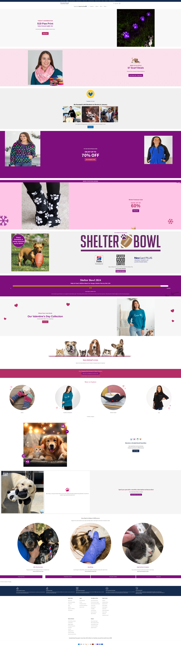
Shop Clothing (104, 605)
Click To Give (62, 0)
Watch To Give (97, 0)
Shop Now (45, 33)
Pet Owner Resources (71, 625)
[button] (114, 3)
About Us (69, 607)
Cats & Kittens (70, 622)
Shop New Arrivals (68, 576)
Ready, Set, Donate (121, 271)
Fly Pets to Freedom (94, 625)
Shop (67, 0)
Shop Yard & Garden (105, 610)
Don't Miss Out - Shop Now (135, 75)
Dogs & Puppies (70, 624)
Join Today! (135, 450)
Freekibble (93, 608)
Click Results (70, 610)
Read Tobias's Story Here (136, 494)
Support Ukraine (93, 627)
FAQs (69, 605)
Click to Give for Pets (94, 600)
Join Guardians (72, 0)
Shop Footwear (104, 607)
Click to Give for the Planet (95, 603)
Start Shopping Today (90, 159)
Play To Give (85, 0)
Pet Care (69, 629)
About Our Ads (82, 607)
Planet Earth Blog (71, 632)
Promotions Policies (83, 603)
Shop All (103, 600)
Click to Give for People (95, 602)
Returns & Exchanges (71, 602)
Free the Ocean (93, 610)
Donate (106, 0)
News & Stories (91, 0)
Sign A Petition (93, 613)
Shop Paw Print (21, 576)
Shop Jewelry (104, 611)
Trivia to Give (93, 605)
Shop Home (104, 608)
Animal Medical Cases (94, 624)
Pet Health (70, 627)
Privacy (81, 602)
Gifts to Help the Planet (95, 622)
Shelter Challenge (112, 0)
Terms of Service (82, 600)
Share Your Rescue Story (72, 634)
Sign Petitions (79, 0)
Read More (90, 127)
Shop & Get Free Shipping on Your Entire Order (90, 373)
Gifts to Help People (94, 621)
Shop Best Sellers (113, 576)
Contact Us (70, 603)
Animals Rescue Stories (72, 621)
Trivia (103, 0)
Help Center (70, 600)
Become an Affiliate (71, 608)
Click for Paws (93, 607)
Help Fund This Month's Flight (143, 571)
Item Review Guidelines (83, 605)
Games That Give (93, 611)
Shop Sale (158, 576)
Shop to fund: (79, 6)
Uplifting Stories (70, 630)
